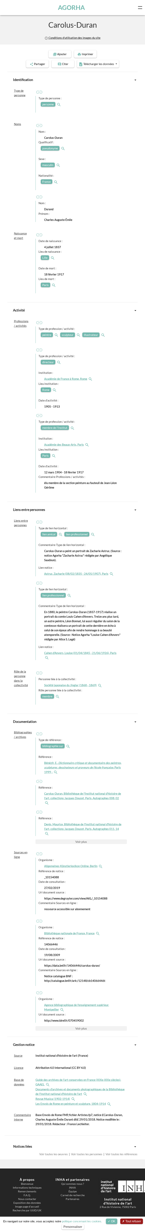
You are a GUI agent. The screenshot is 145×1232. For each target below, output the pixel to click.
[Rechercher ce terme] (59, 104)
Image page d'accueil (27, 1207)
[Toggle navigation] (141, 7)
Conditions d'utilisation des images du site (74, 37)
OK (112, 1221)
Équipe (73, 1191)
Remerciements (27, 1191)
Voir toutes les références (121, 1154)
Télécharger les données (99, 64)
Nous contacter (27, 1199)
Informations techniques (27, 1188)
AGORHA (71, 7)
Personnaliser (72, 1226)
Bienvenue (27, 1184)
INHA (72, 1188)
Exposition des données (27, 1203)
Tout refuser (133, 1221)
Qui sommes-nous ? (72, 1184)
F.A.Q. (27, 1195)
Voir (81, 841)
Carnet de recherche (73, 1195)
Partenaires (72, 1199)
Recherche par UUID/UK (27, 1210)
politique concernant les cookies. (82, 1221)
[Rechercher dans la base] (48, 1084)
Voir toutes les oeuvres (53, 1154)
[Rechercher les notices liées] (91, 378)
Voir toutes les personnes (86, 1154)
